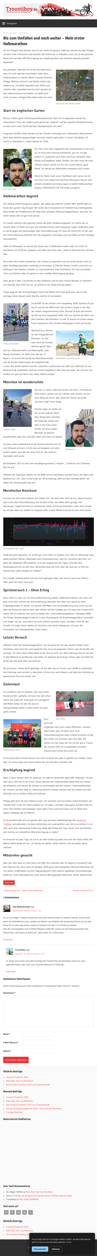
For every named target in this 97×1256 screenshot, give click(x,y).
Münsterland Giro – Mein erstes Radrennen (24, 890)
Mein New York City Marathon (19, 1080)
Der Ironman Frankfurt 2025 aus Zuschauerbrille (28, 1084)
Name (6, 1034)
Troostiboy (23, 33)
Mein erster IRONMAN (29, 1199)
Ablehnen (56, 1249)
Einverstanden (40, 1249)
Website (6, 1051)
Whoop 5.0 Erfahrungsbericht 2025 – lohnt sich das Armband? (34, 1108)
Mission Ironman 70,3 (82, 890)
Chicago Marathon (14, 1112)
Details (69, 1242)
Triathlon (9, 882)
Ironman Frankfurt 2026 (17, 1077)
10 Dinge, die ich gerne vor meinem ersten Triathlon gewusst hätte (42, 1195)
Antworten (8, 939)
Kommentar (9, 992)
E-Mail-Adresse (10, 1042)
